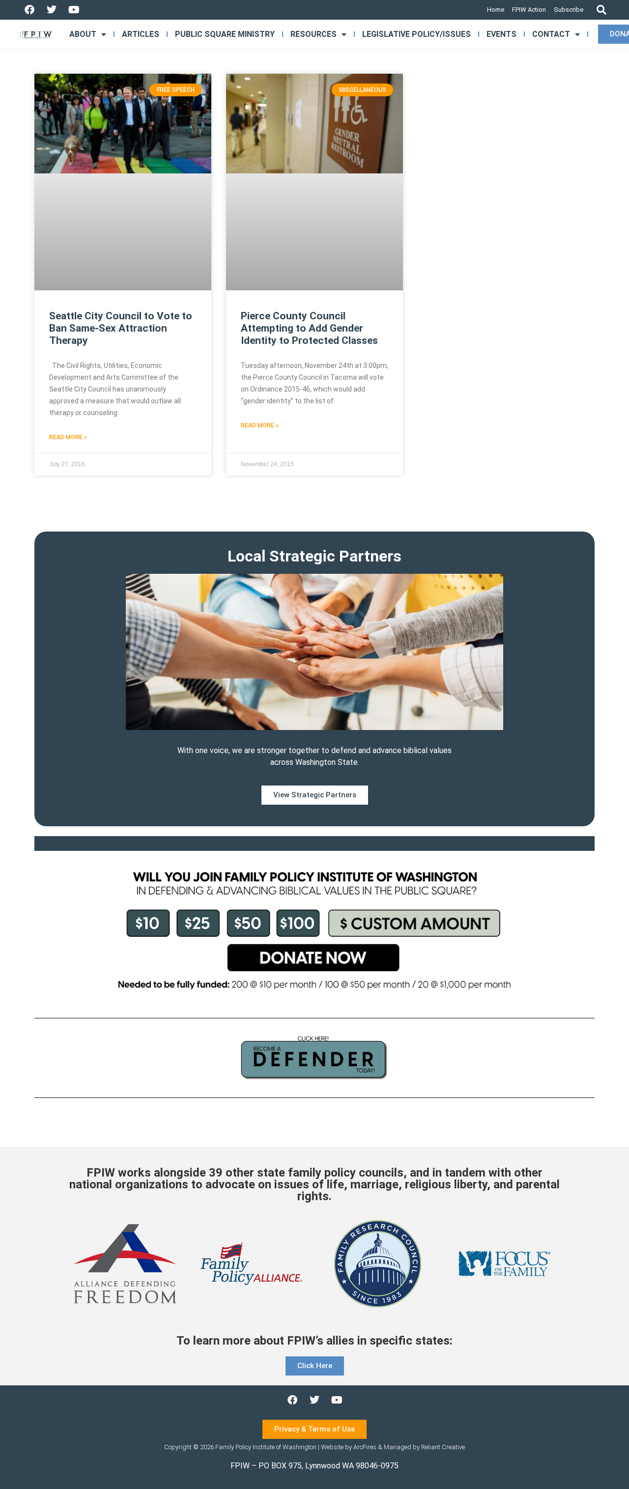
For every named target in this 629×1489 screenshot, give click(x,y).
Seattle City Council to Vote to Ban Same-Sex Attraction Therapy (120, 328)
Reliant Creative (443, 1447)
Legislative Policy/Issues (416, 34)
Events (501, 34)
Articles (140, 34)
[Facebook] (29, 10)
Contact (551, 34)
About (82, 34)
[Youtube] (74, 10)
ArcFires (364, 1447)
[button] (601, 10)
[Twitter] (51, 10)
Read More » (68, 437)
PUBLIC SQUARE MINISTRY (225, 34)
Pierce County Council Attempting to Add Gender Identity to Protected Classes (309, 328)
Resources (313, 34)
